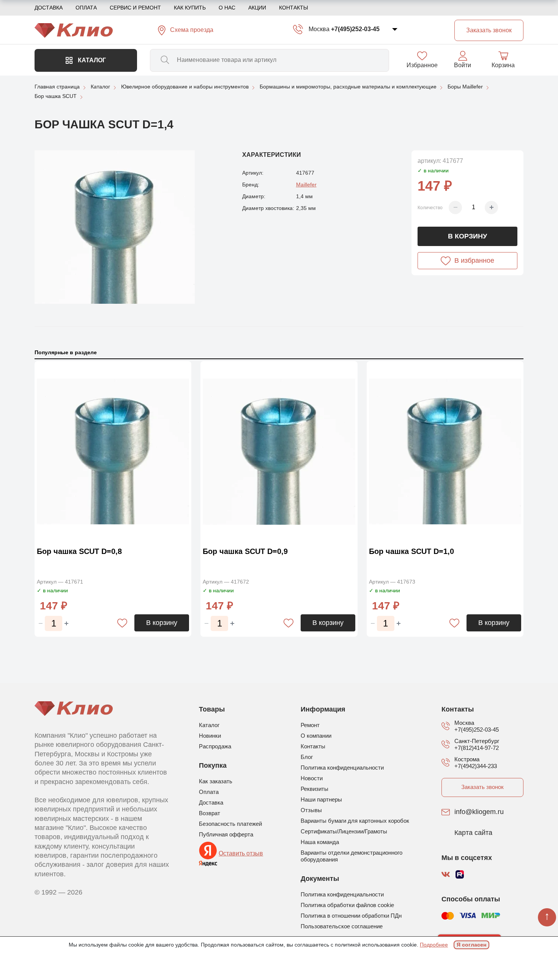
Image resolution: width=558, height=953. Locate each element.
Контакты (293, 8)
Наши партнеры (321, 799)
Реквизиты (314, 789)
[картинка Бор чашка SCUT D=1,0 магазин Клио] (445, 451)
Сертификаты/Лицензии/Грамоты (344, 831)
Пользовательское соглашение (342, 926)
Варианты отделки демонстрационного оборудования (351, 856)
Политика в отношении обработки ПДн (351, 915)
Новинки (210, 735)
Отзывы (311, 810)
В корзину (467, 236)
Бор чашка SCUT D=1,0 (411, 551)
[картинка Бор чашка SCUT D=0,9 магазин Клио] (279, 451)
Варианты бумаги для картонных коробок (355, 820)
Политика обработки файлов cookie (347, 905)
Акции (257, 8)
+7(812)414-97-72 (476, 748)
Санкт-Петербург (476, 741)
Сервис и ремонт (135, 8)
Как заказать (215, 781)
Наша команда (320, 842)
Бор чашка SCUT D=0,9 (245, 551)
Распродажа (215, 746)
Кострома (466, 759)
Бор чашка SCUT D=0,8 (79, 551)
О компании (316, 735)
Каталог (91, 60)
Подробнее (434, 945)
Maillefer (306, 184)
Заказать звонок (482, 787)
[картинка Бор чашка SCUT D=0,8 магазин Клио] (113, 451)
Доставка (49, 8)
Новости (312, 778)
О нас (227, 8)
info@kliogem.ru (479, 812)
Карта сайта (473, 833)
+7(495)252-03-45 (355, 29)
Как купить (190, 8)
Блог (307, 757)
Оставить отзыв (241, 853)
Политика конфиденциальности (342, 767)
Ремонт (310, 725)
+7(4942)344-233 (475, 766)
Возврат (209, 813)
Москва (319, 29)
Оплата (86, 8)
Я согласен (471, 945)
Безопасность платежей (230, 823)
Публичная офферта (226, 834)
